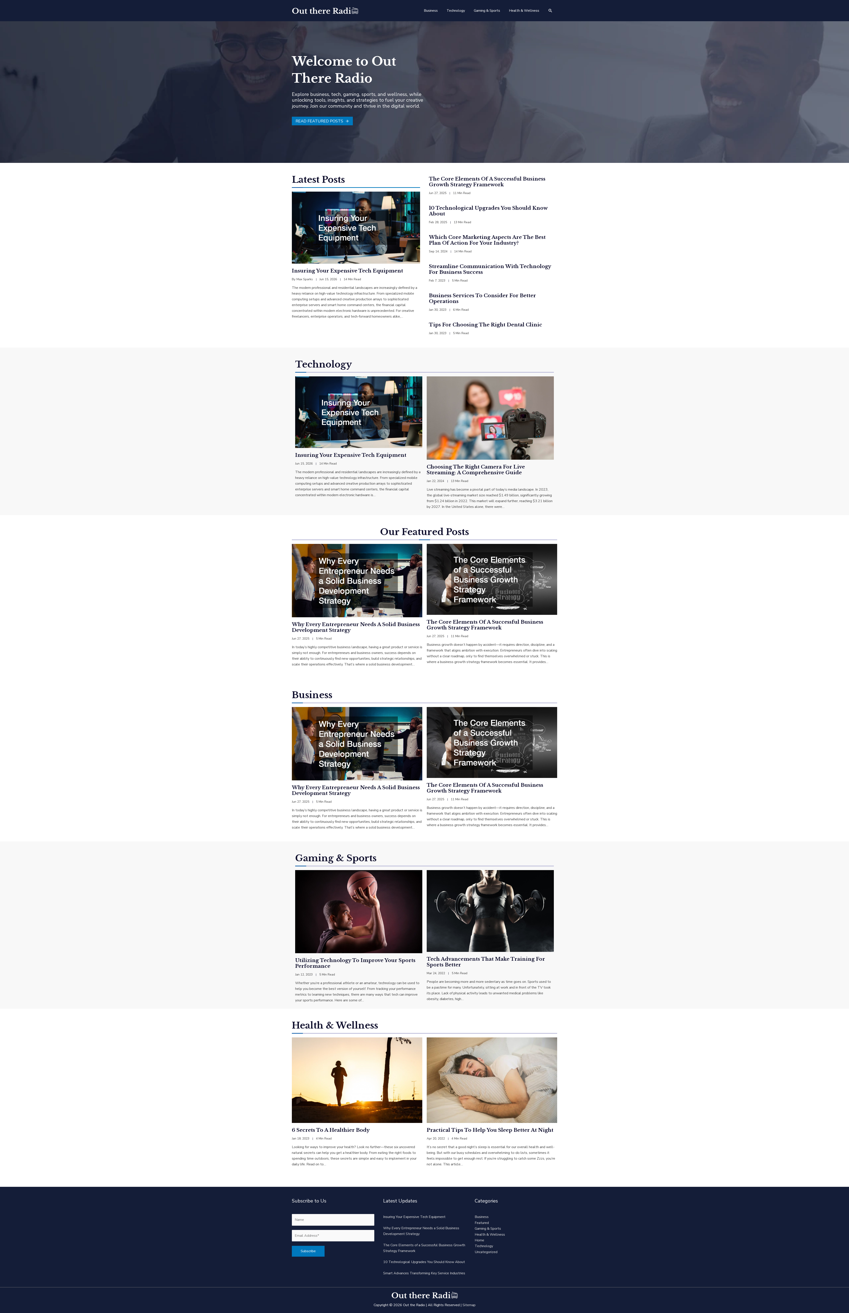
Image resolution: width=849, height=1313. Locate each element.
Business (482, 1216)
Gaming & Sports (488, 1228)
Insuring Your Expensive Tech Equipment (347, 271)
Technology (484, 1246)
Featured (482, 1222)
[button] (550, 10)
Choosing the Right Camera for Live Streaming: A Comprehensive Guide (476, 470)
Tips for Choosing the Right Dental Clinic (485, 325)
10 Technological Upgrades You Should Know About (488, 211)
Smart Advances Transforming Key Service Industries (424, 1273)
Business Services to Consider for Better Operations (482, 298)
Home (479, 1240)
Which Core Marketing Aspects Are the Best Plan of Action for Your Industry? (487, 240)
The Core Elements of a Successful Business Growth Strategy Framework (487, 182)
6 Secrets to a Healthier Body (331, 1130)
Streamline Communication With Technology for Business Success (490, 269)
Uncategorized (486, 1252)
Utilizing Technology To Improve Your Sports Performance (355, 963)
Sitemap (469, 1305)
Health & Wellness (490, 1234)
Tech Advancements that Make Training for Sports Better (486, 962)
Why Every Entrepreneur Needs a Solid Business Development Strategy (356, 627)
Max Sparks (304, 279)
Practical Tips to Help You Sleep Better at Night (490, 1130)
